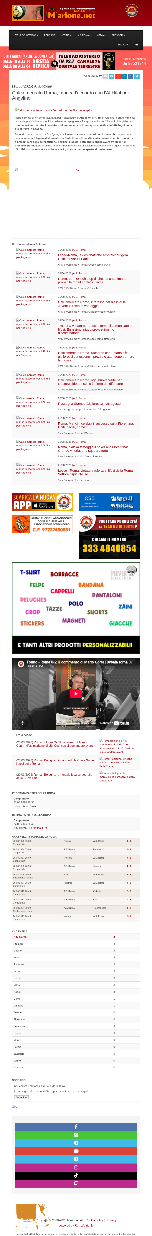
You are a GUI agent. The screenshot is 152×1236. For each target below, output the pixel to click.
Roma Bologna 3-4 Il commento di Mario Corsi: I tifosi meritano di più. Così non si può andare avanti (54, 744)
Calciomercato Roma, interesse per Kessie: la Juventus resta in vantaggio (92, 304)
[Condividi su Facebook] (130, 76)
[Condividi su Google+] (118, 76)
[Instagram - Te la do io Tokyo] (76, 1168)
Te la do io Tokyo (26, 35)
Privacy (111, 1220)
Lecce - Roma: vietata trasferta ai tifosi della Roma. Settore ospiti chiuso (96, 472)
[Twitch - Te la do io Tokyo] (76, 1184)
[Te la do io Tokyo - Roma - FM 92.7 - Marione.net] (65, 13)
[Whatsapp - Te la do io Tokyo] (76, 1135)
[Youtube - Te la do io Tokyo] (76, 1151)
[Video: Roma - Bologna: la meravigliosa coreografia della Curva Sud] (118, 776)
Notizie (65, 35)
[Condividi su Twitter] (137, 76)
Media (100, 35)
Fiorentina (35, 827)
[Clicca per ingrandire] (54, 110)
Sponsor (117, 35)
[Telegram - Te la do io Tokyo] (76, 1143)
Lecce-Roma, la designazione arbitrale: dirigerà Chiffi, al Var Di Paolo (93, 257)
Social (122, 44)
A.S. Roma (83, 35)
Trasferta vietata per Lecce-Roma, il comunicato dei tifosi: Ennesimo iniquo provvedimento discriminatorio (96, 329)
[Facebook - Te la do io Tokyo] (76, 1127)
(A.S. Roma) (79, 249)
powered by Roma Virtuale (76, 1225)
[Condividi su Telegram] (111, 76)
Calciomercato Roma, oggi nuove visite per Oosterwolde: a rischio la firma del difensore (90, 382)
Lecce (17, 805)
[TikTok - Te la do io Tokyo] (76, 1176)
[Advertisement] (76, 205)
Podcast (49, 35)
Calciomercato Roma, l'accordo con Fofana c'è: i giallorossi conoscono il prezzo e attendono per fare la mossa (96, 356)
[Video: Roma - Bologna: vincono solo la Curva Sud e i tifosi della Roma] (118, 762)
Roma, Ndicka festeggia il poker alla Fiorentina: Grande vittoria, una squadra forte (93, 449)
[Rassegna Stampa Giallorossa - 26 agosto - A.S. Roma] (34, 402)
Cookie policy (95, 1220)
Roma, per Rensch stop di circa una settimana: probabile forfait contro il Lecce (92, 280)
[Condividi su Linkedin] (124, 76)
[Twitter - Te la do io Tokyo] (76, 1159)
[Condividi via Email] (105, 76)
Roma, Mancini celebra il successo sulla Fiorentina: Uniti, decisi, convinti (96, 425)
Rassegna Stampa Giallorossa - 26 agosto (89, 403)
